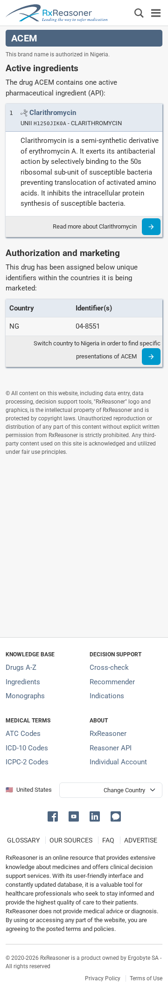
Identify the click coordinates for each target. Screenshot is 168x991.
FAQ (108, 840)
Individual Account (118, 762)
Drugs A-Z (21, 667)
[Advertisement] (84, 546)
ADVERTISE (140, 840)
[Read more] (151, 226)
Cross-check (109, 667)
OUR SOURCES (70, 840)
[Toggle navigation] (155, 13)
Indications (107, 696)
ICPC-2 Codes (27, 762)
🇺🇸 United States (29, 789)
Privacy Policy (102, 978)
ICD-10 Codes (27, 748)
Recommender (112, 682)
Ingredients (23, 682)
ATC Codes (23, 733)
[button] (54, 816)
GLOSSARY (23, 840)
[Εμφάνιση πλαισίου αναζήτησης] (139, 13)
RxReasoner (108, 733)
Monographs (25, 696)
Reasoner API (111, 748)
